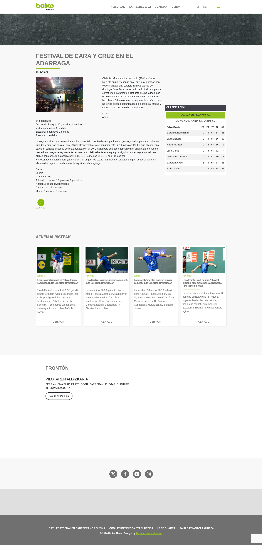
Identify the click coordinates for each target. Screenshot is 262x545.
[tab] (195, 115)
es (205, 7)
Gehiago (58, 321)
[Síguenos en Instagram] (149, 474)
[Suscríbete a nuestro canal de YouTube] (136, 474)
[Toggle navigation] (218, 7)
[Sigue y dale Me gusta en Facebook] (125, 474)
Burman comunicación (149, 533)
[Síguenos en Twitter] (113, 474)
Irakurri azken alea (59, 396)
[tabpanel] (195, 148)
